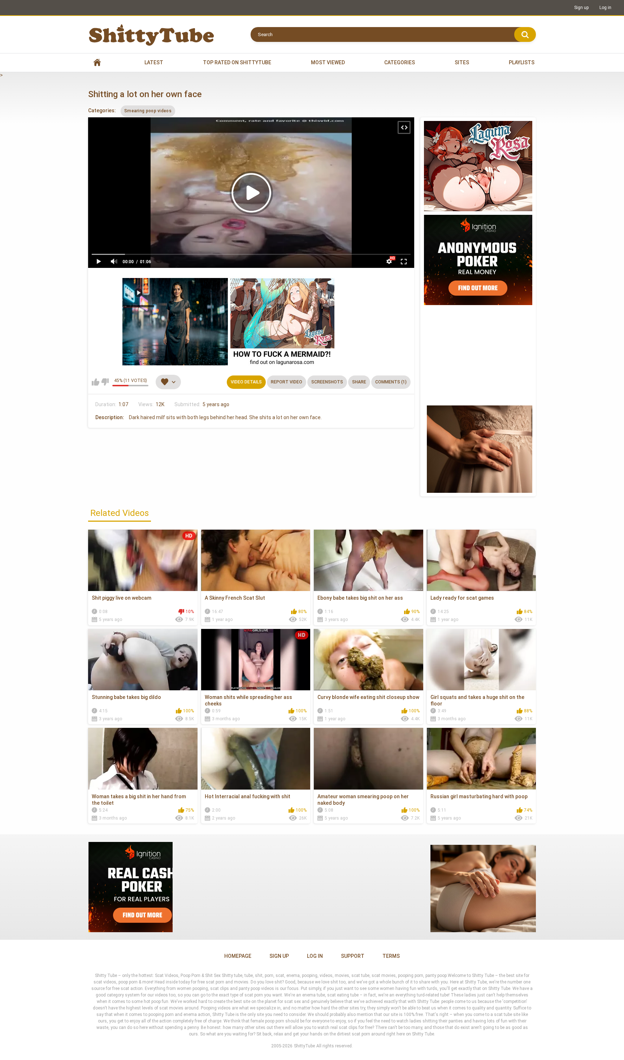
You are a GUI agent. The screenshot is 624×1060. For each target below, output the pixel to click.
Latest (153, 62)
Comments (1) (391, 382)
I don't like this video (105, 382)
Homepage (237, 956)
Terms (391, 956)
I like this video (95, 382)
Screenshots (327, 382)
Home (97, 62)
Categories (399, 62)
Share (359, 382)
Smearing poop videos (148, 110)
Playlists (521, 62)
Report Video (286, 382)
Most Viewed (328, 62)
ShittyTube (304, 1045)
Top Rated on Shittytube (237, 62)
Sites (462, 62)
